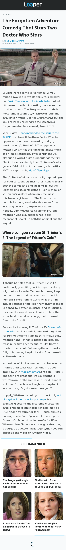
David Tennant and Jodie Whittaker (29, 101)
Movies (6, 15)
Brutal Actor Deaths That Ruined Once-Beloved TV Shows (17, 527)
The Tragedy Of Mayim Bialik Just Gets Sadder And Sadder (16, 483)
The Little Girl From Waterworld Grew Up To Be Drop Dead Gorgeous (48, 483)
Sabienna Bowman (15, 41)
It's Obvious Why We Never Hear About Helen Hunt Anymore (48, 527)
